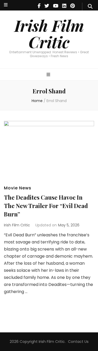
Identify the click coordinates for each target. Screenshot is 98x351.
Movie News (17, 188)
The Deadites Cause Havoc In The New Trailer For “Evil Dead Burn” (46, 205)
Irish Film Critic (49, 33)
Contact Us (78, 341)
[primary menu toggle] (49, 74)
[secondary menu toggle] (6, 5)
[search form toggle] (90, 6)
